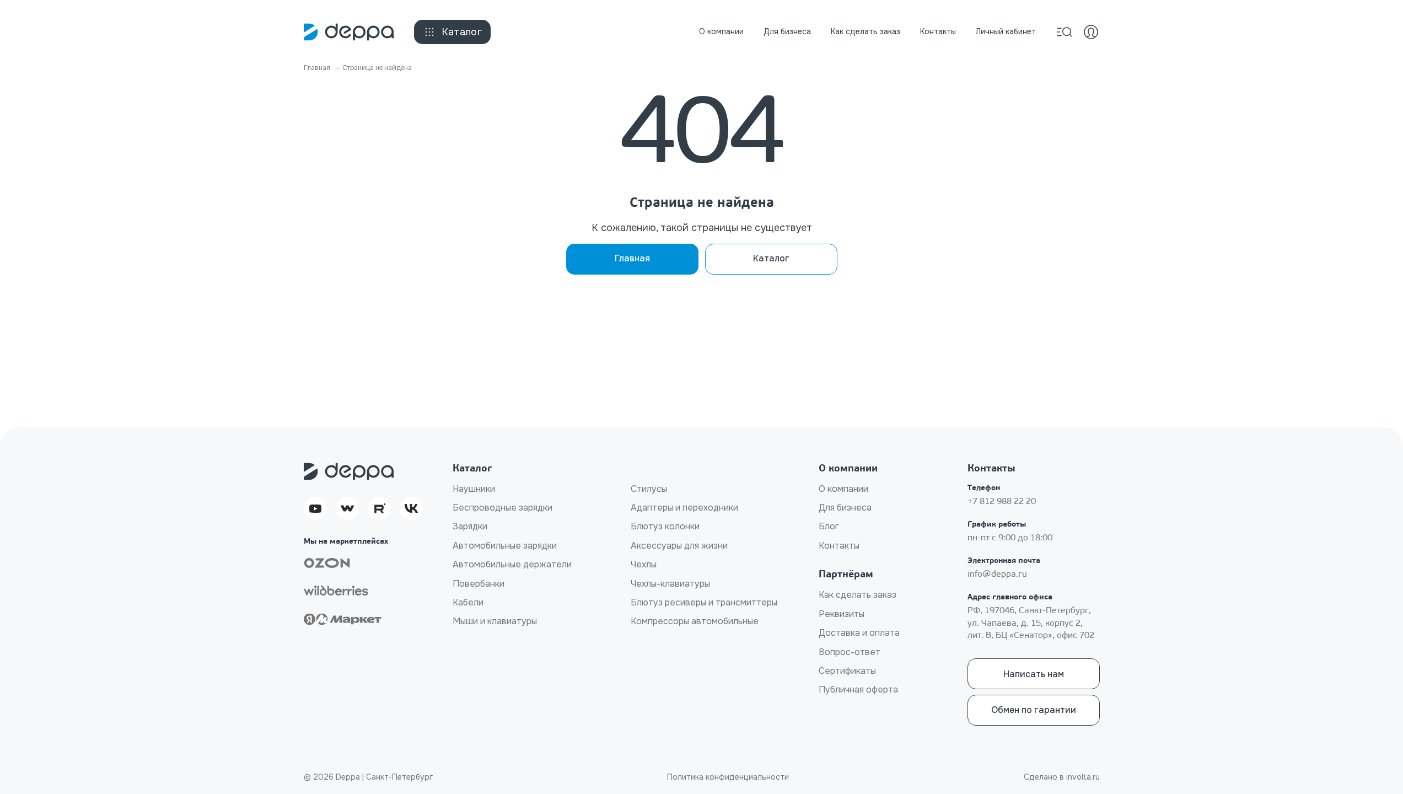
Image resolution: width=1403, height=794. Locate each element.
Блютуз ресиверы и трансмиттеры (704, 602)
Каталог (462, 32)
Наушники (474, 489)
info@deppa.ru (997, 574)
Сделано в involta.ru (1062, 777)
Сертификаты (847, 671)
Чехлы (644, 564)
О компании (721, 31)
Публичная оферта (858, 689)
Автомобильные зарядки (505, 545)
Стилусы (649, 489)
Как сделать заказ (865, 31)
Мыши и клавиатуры (495, 621)
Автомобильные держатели (512, 564)
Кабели (468, 602)
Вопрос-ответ (849, 652)
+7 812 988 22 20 (1001, 501)
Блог (829, 526)
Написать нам (1033, 674)
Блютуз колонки (665, 526)
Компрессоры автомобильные (695, 621)
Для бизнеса (787, 31)
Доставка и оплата (859, 633)
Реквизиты (841, 614)
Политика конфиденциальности (728, 777)
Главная (632, 258)
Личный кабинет (1006, 31)
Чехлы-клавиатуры (670, 583)
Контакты (938, 31)
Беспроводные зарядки (502, 507)
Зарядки (470, 526)
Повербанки (478, 583)
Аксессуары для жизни (679, 545)
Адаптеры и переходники (684, 507)
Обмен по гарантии (1033, 710)
